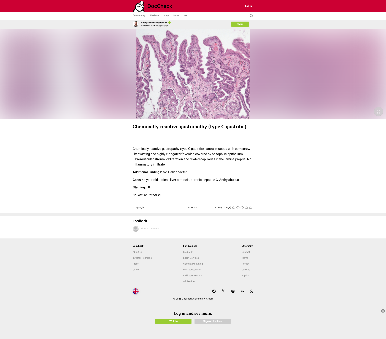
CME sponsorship (192, 275)
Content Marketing (193, 263)
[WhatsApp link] (251, 291)
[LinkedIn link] (242, 291)
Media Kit (188, 252)
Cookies (246, 269)
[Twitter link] (223, 291)
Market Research (192, 269)
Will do (173, 321)
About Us (137, 252)
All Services (189, 281)
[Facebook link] (214, 291)
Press (136, 263)
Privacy (245, 263)
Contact (246, 252)
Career (136, 269)
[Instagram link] (233, 291)
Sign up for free (212, 321)
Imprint (245, 275)
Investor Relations (142, 257)
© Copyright (138, 207)
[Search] (250, 16)
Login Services (191, 257)
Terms (245, 257)
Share (240, 24)
